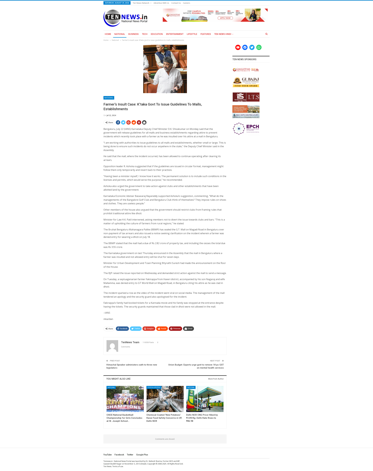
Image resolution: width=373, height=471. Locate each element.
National (119, 34)
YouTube (107, 455)
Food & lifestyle (153, 387)
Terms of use (117, 466)
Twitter (130, 455)
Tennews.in (108, 461)
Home (108, 34)
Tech (144, 34)
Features (205, 34)
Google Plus (142, 455)
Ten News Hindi (222, 34)
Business (133, 34)
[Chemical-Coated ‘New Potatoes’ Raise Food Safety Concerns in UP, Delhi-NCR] (165, 399)
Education (157, 34)
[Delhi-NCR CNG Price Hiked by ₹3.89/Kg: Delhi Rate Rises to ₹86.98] (205, 399)
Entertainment (174, 34)
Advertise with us (161, 3)
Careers (186, 3)
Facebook (119, 455)
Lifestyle (192, 34)
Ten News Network (141, 3)
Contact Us (176, 3)
